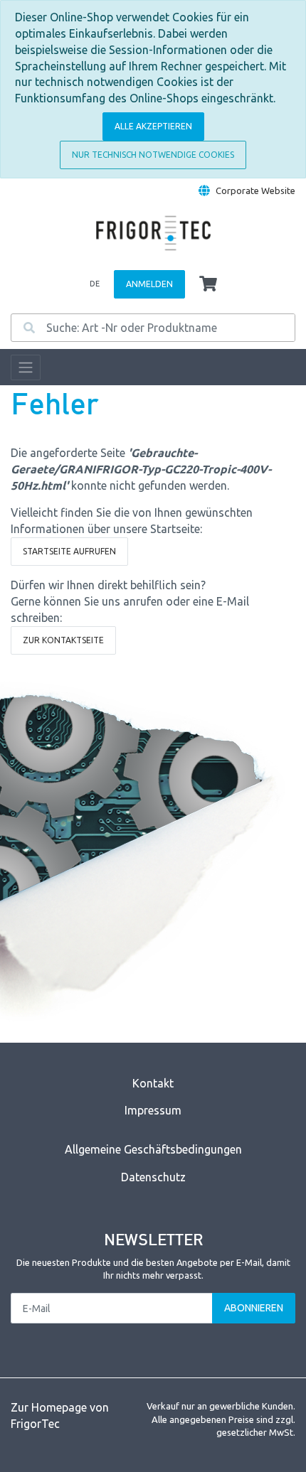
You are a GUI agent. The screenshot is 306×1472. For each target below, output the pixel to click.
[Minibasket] (208, 284)
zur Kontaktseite (63, 640)
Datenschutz (153, 1177)
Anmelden (149, 284)
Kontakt (153, 1083)
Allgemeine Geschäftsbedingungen (153, 1149)
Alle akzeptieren (153, 126)
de (95, 283)
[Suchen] (29, 327)
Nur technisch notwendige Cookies (153, 154)
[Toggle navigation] (26, 367)
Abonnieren (253, 1307)
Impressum (153, 1110)
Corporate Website (255, 190)
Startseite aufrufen (69, 551)
